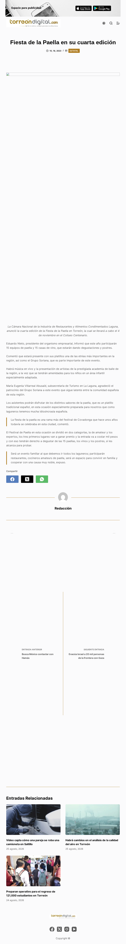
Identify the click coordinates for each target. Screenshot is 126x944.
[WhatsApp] (42, 479)
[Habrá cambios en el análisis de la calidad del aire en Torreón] (92, 819)
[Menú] (118, 23)
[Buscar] (111, 23)
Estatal (74, 51)
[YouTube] (74, 929)
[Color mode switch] (103, 23)
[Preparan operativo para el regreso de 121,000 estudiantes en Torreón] (33, 871)
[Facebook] (12, 479)
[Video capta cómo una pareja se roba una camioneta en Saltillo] (33, 819)
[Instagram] (66, 929)
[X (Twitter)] (27, 479)
